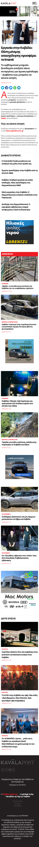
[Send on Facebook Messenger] (10, 87)
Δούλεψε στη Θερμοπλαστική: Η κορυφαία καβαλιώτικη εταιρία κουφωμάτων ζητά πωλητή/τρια (16, 207)
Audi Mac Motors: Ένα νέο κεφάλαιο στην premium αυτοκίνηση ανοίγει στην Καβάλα (20, 654)
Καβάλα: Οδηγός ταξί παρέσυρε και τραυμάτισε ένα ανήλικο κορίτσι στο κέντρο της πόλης (17, 403)
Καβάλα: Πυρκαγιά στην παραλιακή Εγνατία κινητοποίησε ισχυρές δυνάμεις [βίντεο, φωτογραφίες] (19, 327)
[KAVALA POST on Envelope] (9, 770)
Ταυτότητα (17, 806)
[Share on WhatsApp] (14, 87)
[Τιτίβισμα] (2, 87)
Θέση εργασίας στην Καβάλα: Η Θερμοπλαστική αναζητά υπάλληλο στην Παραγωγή (19, 195)
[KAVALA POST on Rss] (13, 770)
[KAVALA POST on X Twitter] (6, 770)
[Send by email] (19, 87)
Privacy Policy (17, 801)
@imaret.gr (19, 131)
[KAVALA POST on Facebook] (2, 770)
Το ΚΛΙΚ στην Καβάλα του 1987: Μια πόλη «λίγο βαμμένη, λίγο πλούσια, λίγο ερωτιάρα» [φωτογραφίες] (19, 698)
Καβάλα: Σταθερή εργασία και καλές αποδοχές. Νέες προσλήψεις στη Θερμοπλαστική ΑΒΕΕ (17, 182)
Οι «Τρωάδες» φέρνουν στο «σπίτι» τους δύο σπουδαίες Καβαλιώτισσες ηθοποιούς (19, 558)
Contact (17, 803)
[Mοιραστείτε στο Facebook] (6, 87)
